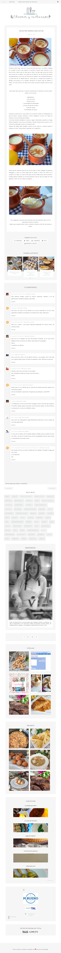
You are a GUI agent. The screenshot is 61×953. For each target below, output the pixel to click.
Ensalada (33, 513)
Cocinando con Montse (17, 336)
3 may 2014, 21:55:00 (26, 368)
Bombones (28, 500)
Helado (22, 517)
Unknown (14, 308)
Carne (36, 500)
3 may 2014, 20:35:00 (20, 354)
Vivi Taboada (14, 431)
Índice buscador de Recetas (27, 2)
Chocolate (8, 504)
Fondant (50, 513)
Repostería (31, 534)
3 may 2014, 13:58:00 (22, 308)
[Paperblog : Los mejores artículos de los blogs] (30, 908)
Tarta (7, 538)
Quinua (43, 530)
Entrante (41, 513)
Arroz (7, 496)
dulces (50, 509)
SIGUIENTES (9, 488)
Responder (13, 301)
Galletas (14, 517)
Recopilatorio (21, 534)
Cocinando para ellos (30, 805)
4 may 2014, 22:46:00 (23, 431)
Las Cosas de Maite (43, 949)
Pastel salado (45, 526)
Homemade (39, 517)
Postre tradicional (33, 530)
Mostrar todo (50, 880)
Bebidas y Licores (39, 496)
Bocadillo (8, 500)
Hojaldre (30, 517)
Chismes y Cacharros (47, 500)
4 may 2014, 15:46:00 (21, 401)
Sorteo (49, 534)
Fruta (7, 517)
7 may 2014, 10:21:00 (44, 447)
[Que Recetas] (30, 916)
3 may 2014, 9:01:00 (30, 294)
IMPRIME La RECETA (31, 243)
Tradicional (32, 538)
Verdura (42, 538)
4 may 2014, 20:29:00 (24, 417)
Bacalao (14, 496)
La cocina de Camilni (16, 385)
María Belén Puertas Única (18, 294)
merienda (28, 521)
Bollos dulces (18, 500)
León (7, 521)
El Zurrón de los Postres (30, 851)
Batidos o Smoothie (26, 496)
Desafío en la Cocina (30, 509)
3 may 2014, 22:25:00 (28, 385)
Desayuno (41, 509)
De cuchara (18, 509)
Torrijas (24, 538)
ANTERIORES (52, 488)
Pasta (36, 526)
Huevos (48, 517)
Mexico (36, 521)
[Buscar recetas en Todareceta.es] (30, 914)
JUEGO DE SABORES (31, 836)
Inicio (4, 2)
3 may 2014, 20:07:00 (29, 336)
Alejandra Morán (15, 368)
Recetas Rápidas (10, 534)
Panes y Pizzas (17, 526)
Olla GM (8, 526)
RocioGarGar (14, 417)
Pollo (15, 530)
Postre (22, 530)
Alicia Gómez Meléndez (17, 322)
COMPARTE (18, 240)
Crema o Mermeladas (40, 504)
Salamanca (41, 534)
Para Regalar (28, 526)
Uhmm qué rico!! (30, 866)
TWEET (27, 240)
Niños (51, 521)
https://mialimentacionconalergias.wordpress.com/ (25, 447)
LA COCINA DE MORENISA (30, 820)
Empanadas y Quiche (21, 513)
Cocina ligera (18, 504)
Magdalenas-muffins (17, 521)
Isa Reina (13, 401)
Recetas (12, 2)
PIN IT (45, 240)
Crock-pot (8, 509)
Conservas (28, 504)
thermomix (15, 538)
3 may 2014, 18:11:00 (29, 322)
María (12, 354)
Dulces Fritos (9, 513)
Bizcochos (50, 496)
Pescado (8, 530)
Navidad (44, 521)
